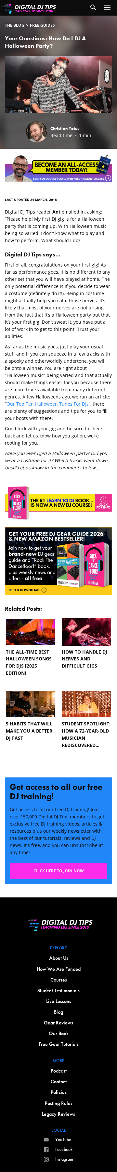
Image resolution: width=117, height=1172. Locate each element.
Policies (59, 1092)
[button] (107, 7)
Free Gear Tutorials (59, 1044)
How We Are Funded (59, 969)
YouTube (63, 1139)
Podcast (59, 1070)
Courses (58, 979)
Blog (58, 1012)
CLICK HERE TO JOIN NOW (58, 871)
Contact (59, 1081)
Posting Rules (58, 1103)
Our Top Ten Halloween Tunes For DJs (47, 404)
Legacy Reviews (58, 1114)
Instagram (64, 1159)
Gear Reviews (58, 1022)
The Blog (14, 25)
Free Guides (42, 25)
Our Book (59, 1033)
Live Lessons (58, 1001)
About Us (58, 958)
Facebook (63, 1149)
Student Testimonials (58, 990)
